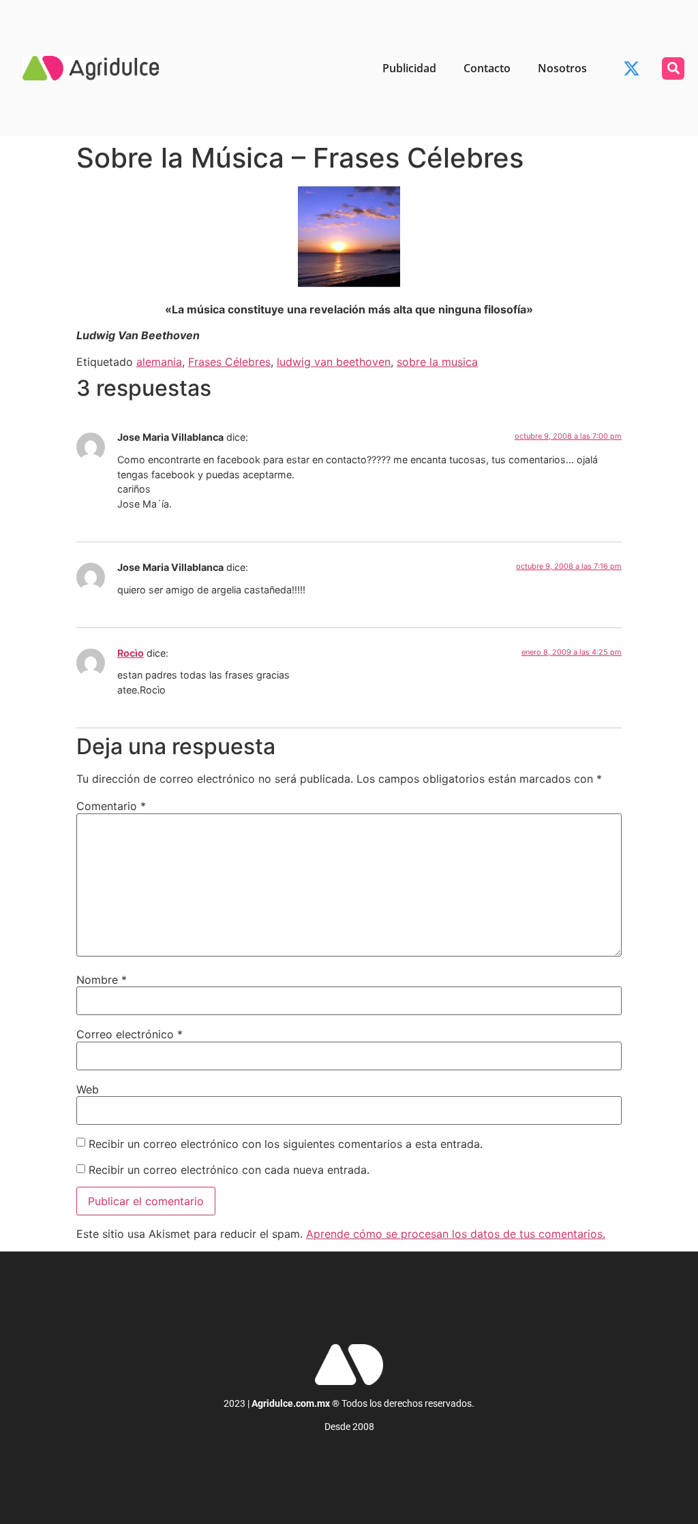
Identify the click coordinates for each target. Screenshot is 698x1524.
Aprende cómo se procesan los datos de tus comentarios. (455, 1234)
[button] (673, 68)
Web (87, 1089)
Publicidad (409, 68)
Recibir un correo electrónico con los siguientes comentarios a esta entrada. (286, 1143)
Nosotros (562, 68)
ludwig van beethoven (334, 362)
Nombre (101, 979)
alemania (159, 362)
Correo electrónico (129, 1034)
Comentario (111, 805)
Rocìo (130, 653)
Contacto (487, 68)
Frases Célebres (229, 362)
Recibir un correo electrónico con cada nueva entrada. (229, 1169)
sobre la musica (437, 362)
